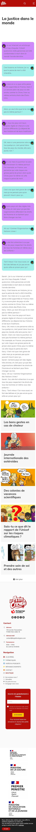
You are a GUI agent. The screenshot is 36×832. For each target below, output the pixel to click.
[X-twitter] (21, 617)
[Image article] (18, 408)
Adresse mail (10, 635)
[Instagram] (15, 617)
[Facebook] (12, 617)
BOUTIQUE (9, 673)
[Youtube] (18, 617)
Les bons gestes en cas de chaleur (16, 423)
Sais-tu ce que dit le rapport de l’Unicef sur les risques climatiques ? (17, 531)
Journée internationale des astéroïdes (16, 458)
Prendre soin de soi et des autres (16, 567)
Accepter (6, 829)
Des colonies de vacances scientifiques (14, 494)
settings (21, 825)
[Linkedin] (23, 617)
